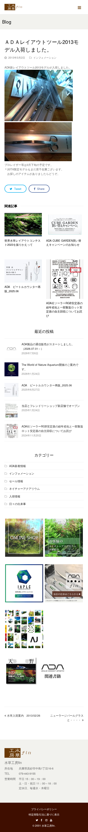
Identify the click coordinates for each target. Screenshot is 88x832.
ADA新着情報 (17, 466)
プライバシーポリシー (44, 809)
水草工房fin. (48, 825)
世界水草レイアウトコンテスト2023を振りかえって (22, 242)
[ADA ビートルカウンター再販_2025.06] (23, 271)
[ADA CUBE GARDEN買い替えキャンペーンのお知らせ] (65, 224)
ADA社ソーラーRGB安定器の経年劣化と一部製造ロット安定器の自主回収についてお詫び (64, 309)
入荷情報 (14, 496)
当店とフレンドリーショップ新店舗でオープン (51, 406)
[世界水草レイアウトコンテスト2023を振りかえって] (23, 224)
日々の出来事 (17, 504)
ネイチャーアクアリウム (24, 489)
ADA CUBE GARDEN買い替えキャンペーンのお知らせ (63, 242)
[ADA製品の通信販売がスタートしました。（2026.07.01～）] (11, 349)
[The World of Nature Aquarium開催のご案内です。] (11, 369)
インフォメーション (44, 57)
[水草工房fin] (15, 6)
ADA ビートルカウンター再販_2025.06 (47, 385)
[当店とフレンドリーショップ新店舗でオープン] (11, 410)
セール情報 (16, 481)
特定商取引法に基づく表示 (44, 814)
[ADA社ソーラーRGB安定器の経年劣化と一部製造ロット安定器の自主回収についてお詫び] (65, 279)
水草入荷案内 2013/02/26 (23, 715)
